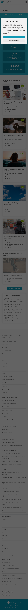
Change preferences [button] (14, 40)
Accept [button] (14, 36)
